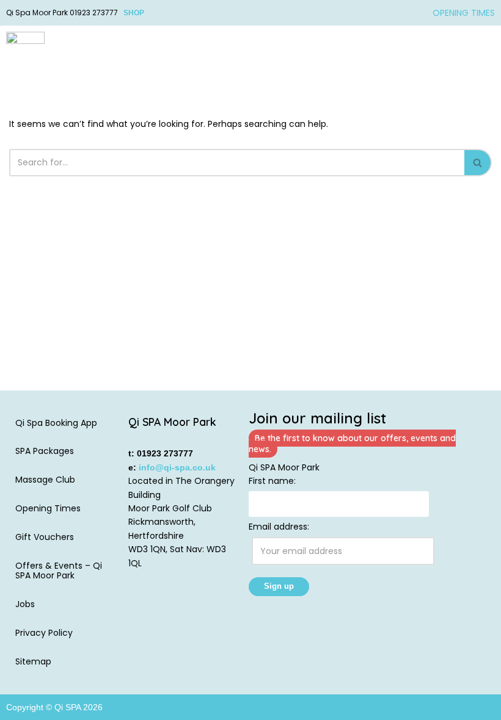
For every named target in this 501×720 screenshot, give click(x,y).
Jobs (25, 604)
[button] (485, 52)
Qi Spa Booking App (56, 423)
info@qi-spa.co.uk (177, 467)
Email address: (279, 526)
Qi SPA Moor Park (284, 467)
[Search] (478, 162)
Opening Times (48, 508)
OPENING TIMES (464, 13)
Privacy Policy (44, 633)
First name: (272, 481)
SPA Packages (44, 451)
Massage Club (45, 479)
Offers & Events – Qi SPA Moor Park (58, 571)
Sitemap (33, 661)
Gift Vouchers (44, 537)
